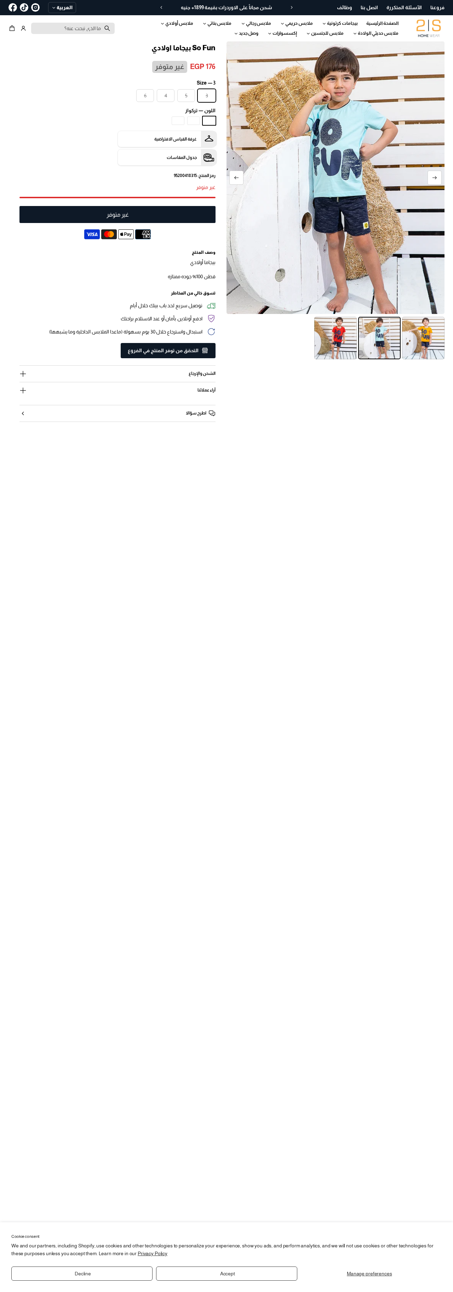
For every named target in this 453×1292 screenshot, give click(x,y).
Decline (83, 1273)
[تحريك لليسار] (435, 178)
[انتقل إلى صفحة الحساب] (23, 28)
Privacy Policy (152, 1253)
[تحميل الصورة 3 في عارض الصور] (335, 338)
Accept (227, 1273)
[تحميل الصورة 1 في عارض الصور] (423, 338)
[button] (13, 28)
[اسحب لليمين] (236, 178)
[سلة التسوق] (13, 28)
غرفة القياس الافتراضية (175, 139)
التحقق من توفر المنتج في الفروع (163, 350)
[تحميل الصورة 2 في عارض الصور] (379, 338)
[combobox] (73, 28)
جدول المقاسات (182, 157)
